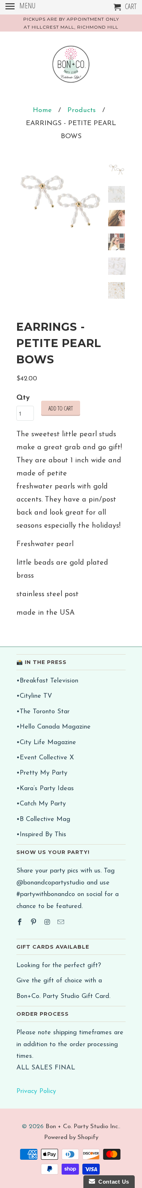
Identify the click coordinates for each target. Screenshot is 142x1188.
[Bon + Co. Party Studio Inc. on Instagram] (48, 923)
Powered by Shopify (71, 1137)
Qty (23, 397)
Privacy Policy (36, 1091)
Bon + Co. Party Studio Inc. (82, 1126)
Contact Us (112, 1182)
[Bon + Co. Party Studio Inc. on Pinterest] (34, 923)
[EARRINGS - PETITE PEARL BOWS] (60, 205)
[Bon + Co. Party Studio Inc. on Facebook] (20, 923)
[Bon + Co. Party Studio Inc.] (71, 66)
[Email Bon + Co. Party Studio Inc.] (62, 923)
